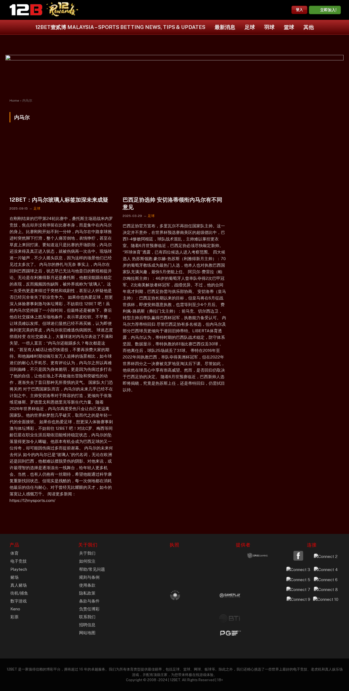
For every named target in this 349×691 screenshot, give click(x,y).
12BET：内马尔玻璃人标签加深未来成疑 (59, 199)
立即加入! (328, 10)
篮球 (289, 27)
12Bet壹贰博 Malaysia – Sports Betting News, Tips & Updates (120, 27)
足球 (250, 27)
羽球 (269, 27)
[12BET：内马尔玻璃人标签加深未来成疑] (61, 162)
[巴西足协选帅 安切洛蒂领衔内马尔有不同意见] (174, 162)
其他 (308, 27)
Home (14, 100)
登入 (299, 10)
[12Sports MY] (26, 10)
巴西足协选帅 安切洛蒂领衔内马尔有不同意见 (172, 203)
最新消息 (225, 27)
